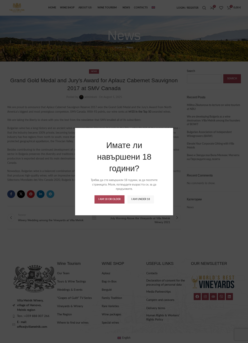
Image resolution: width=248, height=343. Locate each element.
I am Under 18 (140, 199)
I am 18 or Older (109, 199)
